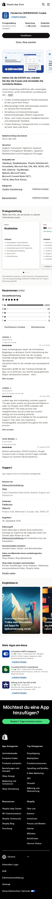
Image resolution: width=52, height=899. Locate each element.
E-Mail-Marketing (35, 773)
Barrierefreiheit (9, 198)
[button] (26, 657)
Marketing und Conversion (9, 782)
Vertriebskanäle (9, 753)
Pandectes (45, 26)
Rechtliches (32, 838)
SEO (29, 778)
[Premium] (26, 272)
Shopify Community (11, 818)
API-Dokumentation (11, 813)
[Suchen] (43, 4)
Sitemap (6, 884)
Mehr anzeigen (8, 379)
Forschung (7, 828)
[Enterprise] (28, 272)
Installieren (26, 35)
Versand (31, 783)
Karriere (30, 813)
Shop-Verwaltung (10, 789)
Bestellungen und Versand (10, 769)
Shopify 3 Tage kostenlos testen (26, 721)
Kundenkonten (20, 163)
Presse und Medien (36, 823)
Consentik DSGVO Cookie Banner (24, 667)
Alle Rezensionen (38, 327)
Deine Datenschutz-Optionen (16, 891)
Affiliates (31, 833)
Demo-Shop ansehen (26, 42)
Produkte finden (10, 758)
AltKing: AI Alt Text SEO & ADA (23, 683)
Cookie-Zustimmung (12, 189)
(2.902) (33, 26)
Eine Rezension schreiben (15, 327)
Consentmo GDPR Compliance (23, 651)
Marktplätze (33, 758)
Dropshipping (33, 753)
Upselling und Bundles (37, 768)
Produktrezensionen (36, 763)
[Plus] (25, 272)
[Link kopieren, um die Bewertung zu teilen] (10, 337)
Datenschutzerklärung (12, 485)
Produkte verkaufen (11, 763)
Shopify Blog (8, 823)
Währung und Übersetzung (33, 789)
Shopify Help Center (11, 808)
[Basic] (23, 272)
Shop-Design (8, 776)
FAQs (4, 489)
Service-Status (34, 843)
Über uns (31, 808)
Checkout (7, 163)
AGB (4, 871)
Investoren (32, 818)
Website (6, 508)
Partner (30, 828)
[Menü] (48, 4)
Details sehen (8, 573)
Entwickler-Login (10, 864)
